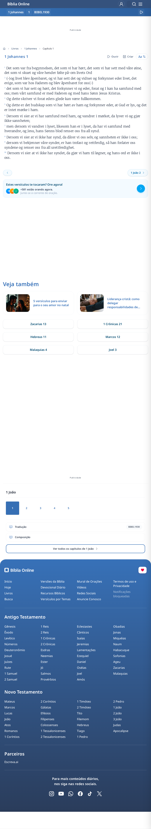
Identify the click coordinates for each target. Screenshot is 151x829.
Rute (7, 668)
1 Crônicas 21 (112, 324)
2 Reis (45, 632)
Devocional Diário (53, 587)
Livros (14, 48)
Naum (117, 644)
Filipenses (47, 719)
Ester (44, 662)
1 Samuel (10, 674)
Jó (42, 668)
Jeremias (83, 644)
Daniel (81, 662)
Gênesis (9, 626)
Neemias (47, 656)
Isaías (81, 638)
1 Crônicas (48, 638)
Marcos (9, 707)
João (7, 719)
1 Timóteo (84, 701)
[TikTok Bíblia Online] (90, 794)
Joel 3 (113, 350)
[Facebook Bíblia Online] (80, 794)
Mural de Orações (89, 581)
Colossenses (49, 725)
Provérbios (48, 679)
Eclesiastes (84, 626)
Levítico (9, 638)
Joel (79, 674)
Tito (79, 713)
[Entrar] (121, 4)
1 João (117, 707)
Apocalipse (120, 731)
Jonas (117, 632)
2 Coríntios (48, 701)
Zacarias (119, 668)
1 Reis (45, 626)
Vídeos (81, 587)
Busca (8, 599)
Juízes (8, 662)
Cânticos (83, 632)
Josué (8, 656)
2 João (117, 713)
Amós (81, 679)
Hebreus (83, 725)
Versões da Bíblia (52, 581)
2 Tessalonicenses (53, 737)
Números (10, 644)
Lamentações (86, 650)
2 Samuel (10, 679)
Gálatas (46, 707)
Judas (117, 725)
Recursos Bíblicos (53, 593)
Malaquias (120, 674)
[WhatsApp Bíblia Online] (71, 794)
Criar (130, 56)
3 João (117, 719)
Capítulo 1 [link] (48, 48)
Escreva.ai (11, 762)
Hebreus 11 (38, 337)
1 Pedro (82, 737)
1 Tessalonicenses (53, 731)
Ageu (116, 662)
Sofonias (119, 656)
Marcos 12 (113, 337)
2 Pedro (118, 701)
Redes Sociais (86, 593)
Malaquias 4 (38, 350)
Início (8, 581)
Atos (7, 725)
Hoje (7, 587)
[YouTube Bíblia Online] (61, 794)
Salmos (46, 674)
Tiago (81, 731)
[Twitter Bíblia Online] (99, 794)
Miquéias (119, 638)
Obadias (119, 626)
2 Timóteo (84, 707)
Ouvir (114, 56)
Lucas (8, 713)
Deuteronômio (14, 650)
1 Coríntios (12, 737)
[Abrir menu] (140, 4)
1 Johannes (30, 48)
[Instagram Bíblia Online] (52, 794)
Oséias (81, 668)
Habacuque (121, 650)
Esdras (45, 650)
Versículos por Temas (56, 599)
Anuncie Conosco (89, 599)
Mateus (9, 701)
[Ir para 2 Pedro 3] (7, 173)
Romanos (11, 731)
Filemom (83, 719)
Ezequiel (83, 656)
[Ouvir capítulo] (141, 12)
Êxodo (8, 632)
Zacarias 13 (38, 324)
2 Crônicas (48, 644)
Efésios (46, 713)
